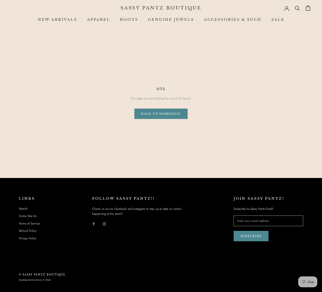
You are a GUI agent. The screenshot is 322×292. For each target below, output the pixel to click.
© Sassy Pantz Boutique (42, 274)
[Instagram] (104, 223)
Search (23, 208)
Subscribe (251, 236)
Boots (129, 19)
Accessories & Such (232, 19)
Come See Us (28, 216)
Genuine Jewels (171, 19)
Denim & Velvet (43, 280)
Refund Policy (28, 231)
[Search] (297, 7)
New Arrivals (57, 19)
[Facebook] (93, 223)
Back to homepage (161, 113)
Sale (278, 19)
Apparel (98, 19)
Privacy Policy (27, 238)
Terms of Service (29, 223)
